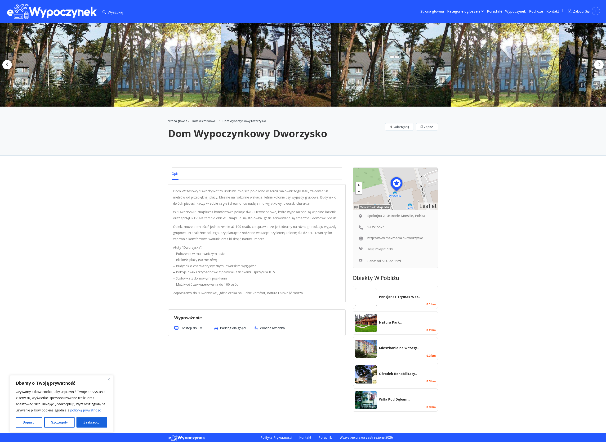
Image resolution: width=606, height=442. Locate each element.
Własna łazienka (272, 328)
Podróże (536, 11)
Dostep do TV (191, 328)
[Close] (108, 379)
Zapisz (428, 127)
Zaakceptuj (91, 422)
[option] (79, 65)
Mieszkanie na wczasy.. (399, 348)
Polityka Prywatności (276, 437)
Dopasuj (29, 422)
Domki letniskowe (204, 121)
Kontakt (552, 11)
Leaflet (428, 206)
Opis (175, 173)
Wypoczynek (515, 11)
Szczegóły (59, 422)
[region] (61, 404)
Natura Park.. (390, 322)
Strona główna (432, 11)
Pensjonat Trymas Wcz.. (399, 296)
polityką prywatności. (86, 410)
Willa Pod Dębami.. (394, 399)
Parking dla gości (233, 328)
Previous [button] (7, 65)
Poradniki (494, 11)
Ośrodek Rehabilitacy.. (398, 373)
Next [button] (599, 65)
